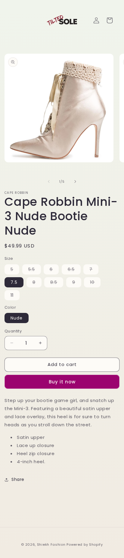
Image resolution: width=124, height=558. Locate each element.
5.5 (34, 270)
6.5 (74, 270)
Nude (17, 318)
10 (95, 283)
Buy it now (62, 382)
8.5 (56, 283)
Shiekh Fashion (51, 544)
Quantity (13, 331)
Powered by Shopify (85, 544)
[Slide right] (75, 181)
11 (12, 295)
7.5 (14, 282)
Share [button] (17, 479)
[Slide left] (48, 181)
